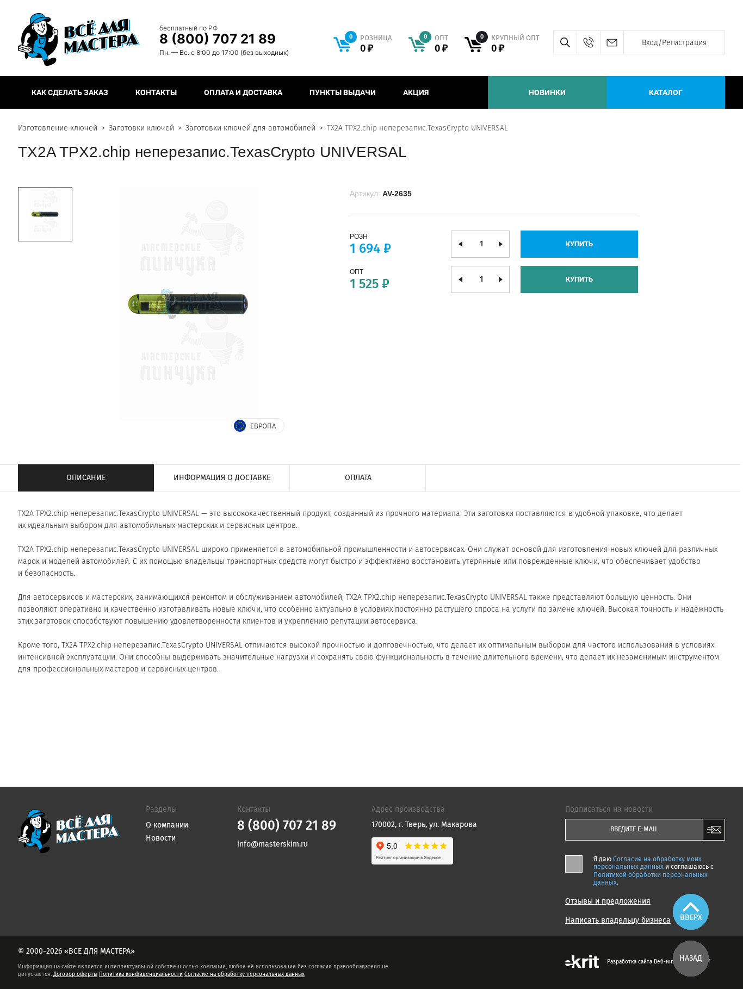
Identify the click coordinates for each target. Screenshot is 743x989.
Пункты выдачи (342, 92)
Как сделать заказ (70, 92)
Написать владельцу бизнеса (618, 920)
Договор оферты (75, 974)
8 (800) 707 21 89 (217, 39)
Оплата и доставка (243, 92)
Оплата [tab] (358, 477)
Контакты (156, 92)
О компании (167, 825)
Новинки (547, 92)
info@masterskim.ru (611, 42)
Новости (161, 838)
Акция (416, 92)
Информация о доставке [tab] (222, 477)
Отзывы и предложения (608, 901)
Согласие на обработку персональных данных (244, 974)
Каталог (666, 92)
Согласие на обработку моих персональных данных (647, 862)
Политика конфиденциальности (141, 974)
